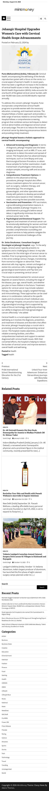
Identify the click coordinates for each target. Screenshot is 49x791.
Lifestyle (4, 691)
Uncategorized (7, 769)
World (4, 773)
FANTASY (5, 660)
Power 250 (5, 722)
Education (5, 652)
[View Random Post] (41, 19)
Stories (4, 750)
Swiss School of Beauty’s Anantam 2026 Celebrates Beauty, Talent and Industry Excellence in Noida (24, 625)
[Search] (45, 19)
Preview (4, 730)
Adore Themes (8, 788)
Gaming (4, 675)
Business (5, 640)
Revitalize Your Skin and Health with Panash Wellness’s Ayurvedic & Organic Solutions (22, 494)
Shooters (5, 742)
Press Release (6, 726)
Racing (4, 734)
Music (4, 699)
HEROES (4, 683)
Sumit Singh (7, 438)
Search (5, 584)
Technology (6, 757)
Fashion (4, 663)
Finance (4, 667)
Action (4, 636)
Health (13, 351)
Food (3, 671)
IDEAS (4, 687)
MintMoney (22, 785)
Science (4, 738)
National (5, 703)
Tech (3, 753)
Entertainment (7, 656)
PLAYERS (5, 718)
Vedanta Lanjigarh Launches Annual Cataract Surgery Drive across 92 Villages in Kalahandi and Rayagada (24, 556)
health (11, 354)
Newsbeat (5, 710)
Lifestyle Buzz (6, 695)
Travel (4, 761)
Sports (4, 746)
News (3, 706)
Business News (7, 644)
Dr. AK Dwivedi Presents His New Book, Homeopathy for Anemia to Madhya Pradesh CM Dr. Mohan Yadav (24, 432)
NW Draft (5, 714)
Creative (4, 648)
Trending (5, 765)
